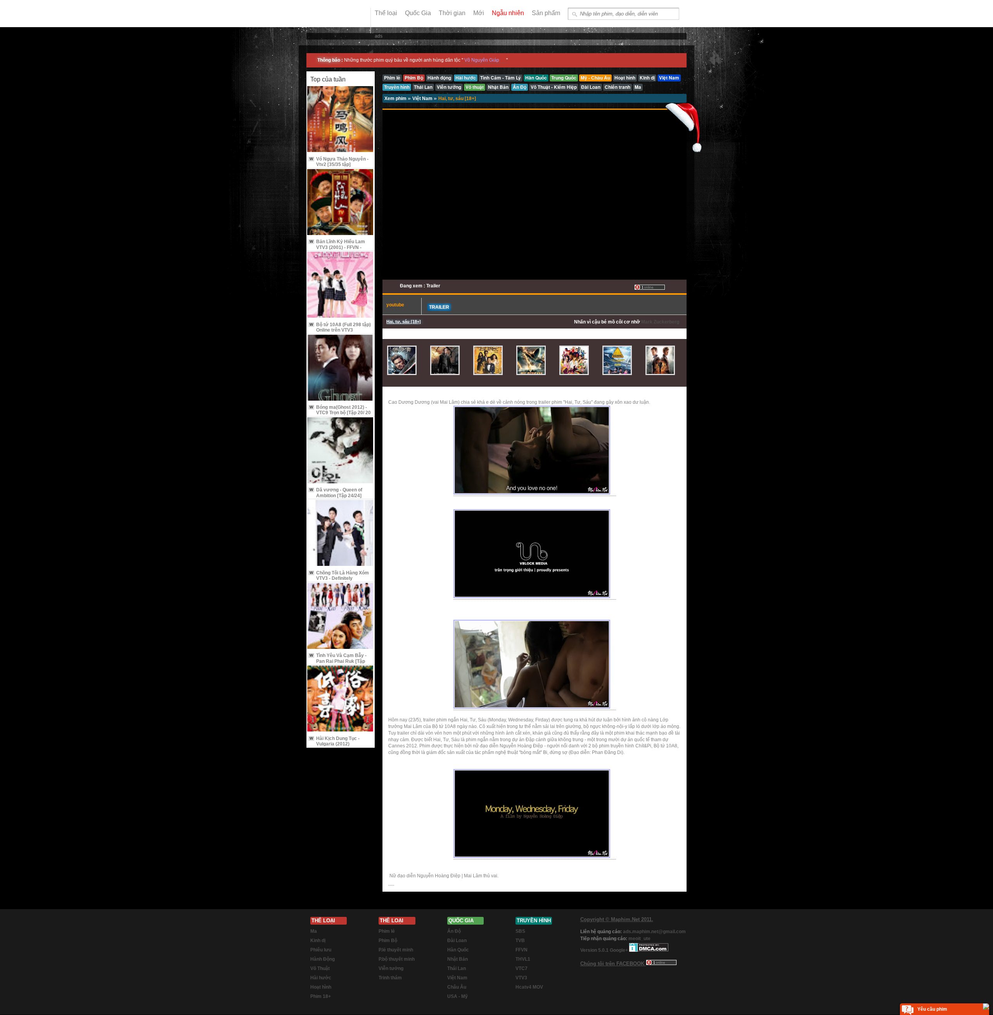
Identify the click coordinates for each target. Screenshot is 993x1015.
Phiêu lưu (320, 950)
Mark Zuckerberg (660, 322)
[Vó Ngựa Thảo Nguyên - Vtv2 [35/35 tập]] (340, 119)
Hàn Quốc (458, 950)
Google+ (619, 950)
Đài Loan (457, 940)
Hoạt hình (320, 987)
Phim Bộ (388, 940)
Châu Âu (456, 987)
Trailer (439, 307)
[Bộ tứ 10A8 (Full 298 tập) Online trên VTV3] (340, 285)
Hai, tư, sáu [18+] (457, 98)
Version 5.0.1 (595, 950)
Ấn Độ (454, 931)
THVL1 (523, 959)
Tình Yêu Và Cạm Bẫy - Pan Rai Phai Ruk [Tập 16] (338, 661)
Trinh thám (390, 977)
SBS (520, 931)
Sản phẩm (546, 13)
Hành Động (322, 959)
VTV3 (521, 977)
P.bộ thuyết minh (397, 959)
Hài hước (320, 977)
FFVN (522, 950)
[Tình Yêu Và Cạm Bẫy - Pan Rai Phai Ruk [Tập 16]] (340, 616)
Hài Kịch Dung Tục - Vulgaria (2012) (335, 741)
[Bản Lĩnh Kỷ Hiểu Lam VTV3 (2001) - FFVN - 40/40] (340, 202)
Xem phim (396, 98)
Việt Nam (423, 98)
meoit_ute (639, 938)
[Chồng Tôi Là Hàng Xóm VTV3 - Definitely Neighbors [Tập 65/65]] (340, 533)
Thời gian (452, 13)
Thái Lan (456, 968)
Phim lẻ (387, 931)
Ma (313, 931)
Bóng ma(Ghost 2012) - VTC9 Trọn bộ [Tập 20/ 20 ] (340, 413)
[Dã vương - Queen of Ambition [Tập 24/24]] (340, 451)
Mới (478, 13)
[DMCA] (648, 950)
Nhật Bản (457, 959)
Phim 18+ (320, 996)
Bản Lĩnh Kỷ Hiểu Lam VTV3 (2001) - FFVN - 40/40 (337, 247)
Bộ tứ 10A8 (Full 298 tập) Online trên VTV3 (340, 327)
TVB (520, 940)
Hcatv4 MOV (529, 987)
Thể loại (386, 13)
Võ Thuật (320, 968)
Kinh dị (317, 940)
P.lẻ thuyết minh (396, 950)
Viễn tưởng (391, 968)
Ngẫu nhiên (508, 13)
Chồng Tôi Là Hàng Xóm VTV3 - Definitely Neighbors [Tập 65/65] (339, 578)
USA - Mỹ (457, 996)
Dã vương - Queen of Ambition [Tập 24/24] (336, 492)
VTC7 (522, 968)
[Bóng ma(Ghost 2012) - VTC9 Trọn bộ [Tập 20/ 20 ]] (340, 368)
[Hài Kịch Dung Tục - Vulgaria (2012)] (340, 699)
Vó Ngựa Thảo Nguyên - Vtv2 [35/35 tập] (339, 161)
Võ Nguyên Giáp (481, 60)
